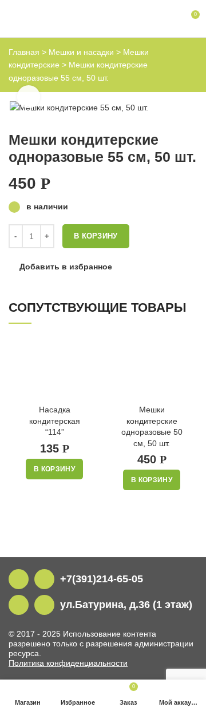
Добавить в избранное (65, 267)
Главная (24, 52)
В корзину (96, 236)
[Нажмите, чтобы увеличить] (28, 96)
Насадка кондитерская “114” (54, 420)
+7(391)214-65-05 (101, 579)
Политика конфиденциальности (68, 663)
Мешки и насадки (81, 52)
